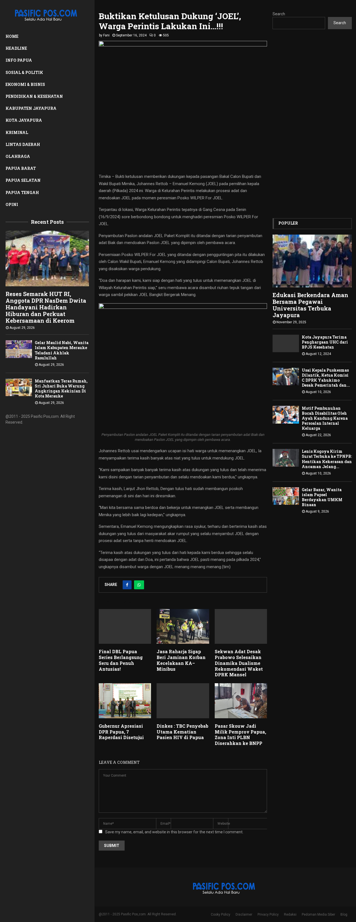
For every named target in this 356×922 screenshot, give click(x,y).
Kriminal (17, 132)
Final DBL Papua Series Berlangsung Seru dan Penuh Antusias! (121, 660)
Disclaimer (244, 914)
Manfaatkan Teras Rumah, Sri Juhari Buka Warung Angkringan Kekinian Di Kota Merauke (61, 388)
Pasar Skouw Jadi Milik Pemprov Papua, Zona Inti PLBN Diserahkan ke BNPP (240, 734)
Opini (12, 204)
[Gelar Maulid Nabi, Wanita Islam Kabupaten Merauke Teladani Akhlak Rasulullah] (19, 349)
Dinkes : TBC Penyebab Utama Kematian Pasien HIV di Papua (182, 731)
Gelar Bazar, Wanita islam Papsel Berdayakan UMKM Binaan (322, 497)
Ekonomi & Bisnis (25, 84)
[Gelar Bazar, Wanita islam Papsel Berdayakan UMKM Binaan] (286, 496)
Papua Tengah (22, 192)
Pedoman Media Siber (318, 914)
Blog (343, 914)
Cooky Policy (220, 914)
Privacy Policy (268, 914)
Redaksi (290, 914)
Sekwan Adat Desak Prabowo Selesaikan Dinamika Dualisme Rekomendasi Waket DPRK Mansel (239, 662)
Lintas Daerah (23, 144)
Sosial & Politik (24, 72)
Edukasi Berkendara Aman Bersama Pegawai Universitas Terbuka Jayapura (310, 305)
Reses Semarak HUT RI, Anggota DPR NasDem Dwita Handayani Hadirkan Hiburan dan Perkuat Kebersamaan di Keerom (46, 307)
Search (279, 14)
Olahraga (18, 156)
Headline (16, 48)
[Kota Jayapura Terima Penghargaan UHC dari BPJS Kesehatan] (286, 343)
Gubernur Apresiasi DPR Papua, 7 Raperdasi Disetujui (121, 731)
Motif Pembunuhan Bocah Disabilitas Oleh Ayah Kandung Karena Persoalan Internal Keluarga (325, 418)
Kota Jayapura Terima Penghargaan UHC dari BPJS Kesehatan (325, 342)
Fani (106, 35)
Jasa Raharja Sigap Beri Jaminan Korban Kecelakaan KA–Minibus (181, 660)
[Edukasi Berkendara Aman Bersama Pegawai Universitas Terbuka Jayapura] (312, 261)
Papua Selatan (23, 180)
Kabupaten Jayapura (31, 108)
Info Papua (19, 60)
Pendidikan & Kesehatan (34, 96)
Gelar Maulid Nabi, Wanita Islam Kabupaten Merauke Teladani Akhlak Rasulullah (61, 350)
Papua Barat (21, 168)
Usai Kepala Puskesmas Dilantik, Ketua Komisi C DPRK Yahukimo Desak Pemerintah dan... (326, 377)
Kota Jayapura (24, 120)
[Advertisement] (312, 123)
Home (12, 36)
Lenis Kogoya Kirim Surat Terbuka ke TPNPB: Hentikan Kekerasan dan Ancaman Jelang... (327, 459)
